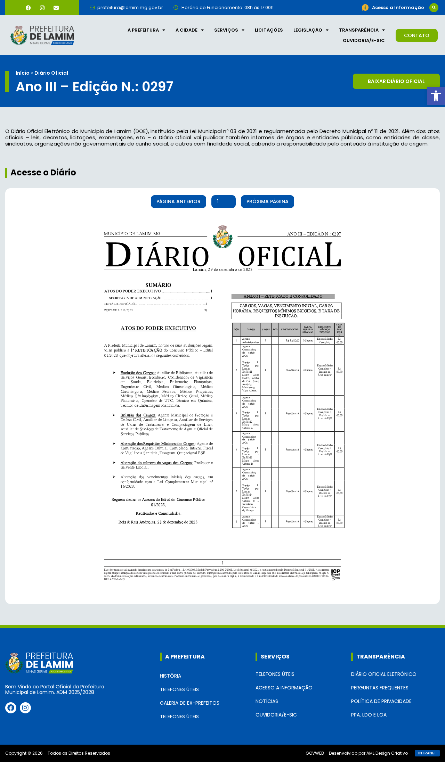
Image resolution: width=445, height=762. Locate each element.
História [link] (170, 675)
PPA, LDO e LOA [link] (369, 714)
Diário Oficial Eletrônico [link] (383, 674)
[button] (433, 7)
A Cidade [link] (186, 30)
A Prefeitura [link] (143, 30)
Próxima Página (267, 201)
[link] (436, 96)
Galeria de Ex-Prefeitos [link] (189, 702)
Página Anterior (178, 201)
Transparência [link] (359, 30)
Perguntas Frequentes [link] (379, 687)
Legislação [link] (307, 30)
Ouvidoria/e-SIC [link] (364, 40)
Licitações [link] (269, 30)
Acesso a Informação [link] (284, 687)
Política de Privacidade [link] (381, 701)
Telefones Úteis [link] (179, 689)
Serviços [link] (226, 30)
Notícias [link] (267, 701)
